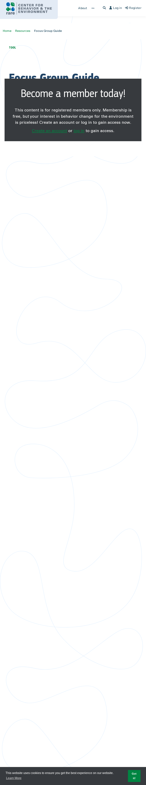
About (82, 8)
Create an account (49, 131)
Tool (12, 47)
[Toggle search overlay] (104, 8)
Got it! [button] (134, 776)
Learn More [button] (13, 778)
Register (135, 8)
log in (79, 131)
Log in (117, 8)
